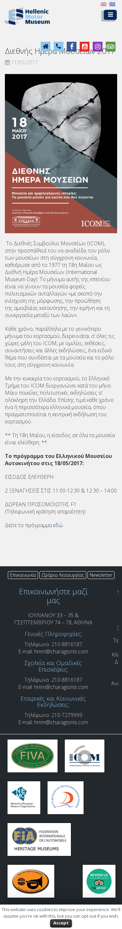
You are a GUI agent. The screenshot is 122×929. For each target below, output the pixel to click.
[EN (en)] (103, 3)
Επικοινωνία (23, 575)
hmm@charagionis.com (61, 651)
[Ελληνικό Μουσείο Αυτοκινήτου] (27, 15)
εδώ (58, 525)
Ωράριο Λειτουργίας (63, 575)
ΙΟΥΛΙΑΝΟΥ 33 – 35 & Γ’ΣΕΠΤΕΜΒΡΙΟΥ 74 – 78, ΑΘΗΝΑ (53, 619)
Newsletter (101, 575)
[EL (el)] (112, 3)
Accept (61, 923)
